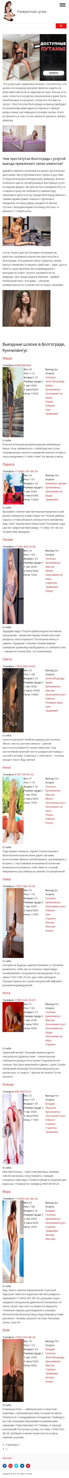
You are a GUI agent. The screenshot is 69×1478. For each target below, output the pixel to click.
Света (7, 659)
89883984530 (23, 365)
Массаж (49, 566)
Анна (7, 767)
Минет (49, 570)
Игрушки (50, 1107)
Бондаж (50, 1103)
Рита (6, 993)
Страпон (50, 918)
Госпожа (50, 377)
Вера (6, 1191)
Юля (6, 1330)
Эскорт (49, 590)
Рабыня (50, 405)
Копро (49, 385)
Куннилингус (53, 389)
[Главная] (9, 20)
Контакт (7, 1458)
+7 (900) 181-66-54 (26, 471)
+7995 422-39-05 (25, 1000)
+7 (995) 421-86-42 (26, 1198)
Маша (7, 358)
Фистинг (50, 926)
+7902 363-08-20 (25, 1337)
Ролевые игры (54, 702)
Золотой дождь (54, 381)
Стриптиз (51, 582)
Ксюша (8, 1084)
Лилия (8, 539)
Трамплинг (51, 413)
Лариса (8, 464)
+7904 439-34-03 (25, 666)
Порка (49, 401)
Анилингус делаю (55, 483)
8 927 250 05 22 (24, 774)
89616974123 (23, 1091)
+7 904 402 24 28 (25, 546)
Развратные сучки (31, 11)
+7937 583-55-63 (25, 886)
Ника (7, 879)
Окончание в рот (55, 694)
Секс (48, 409)
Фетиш (49, 922)
